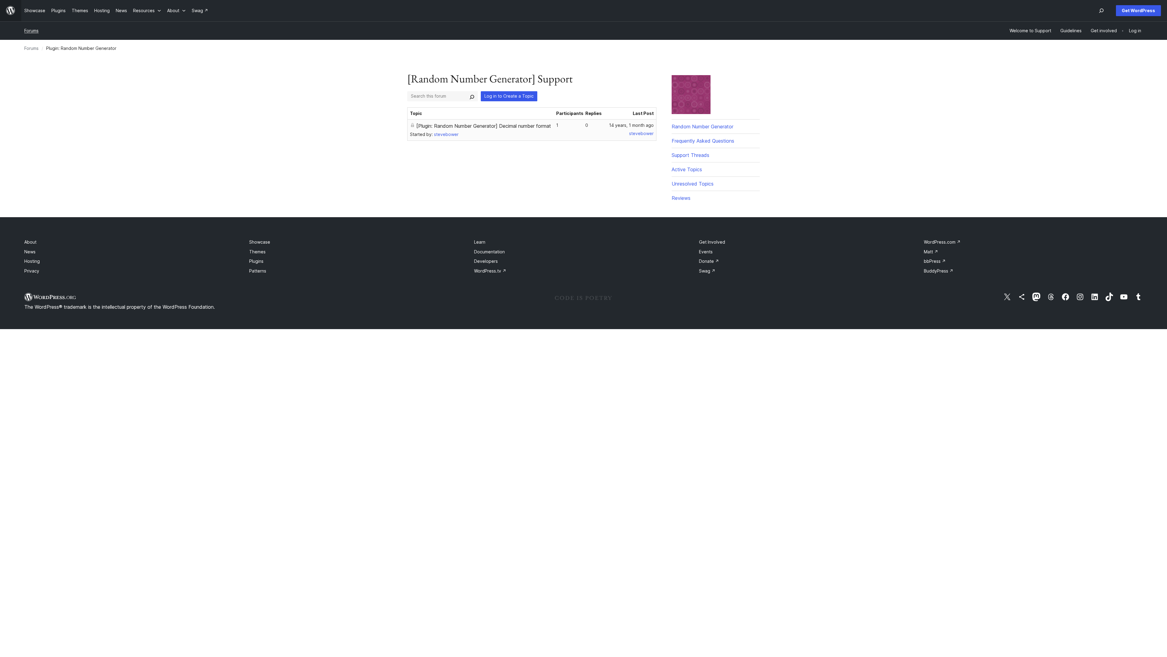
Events (706, 251)
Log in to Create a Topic (509, 96)
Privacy (31, 270)
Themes (257, 251)
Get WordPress (1138, 10)
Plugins (256, 261)
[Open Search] (1101, 10)
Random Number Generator (702, 126)
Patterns (257, 270)
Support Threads (690, 155)
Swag (707, 270)
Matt (931, 251)
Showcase (259, 242)
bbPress (935, 261)
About (30, 242)
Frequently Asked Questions (703, 141)
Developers (486, 261)
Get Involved (712, 242)
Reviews (681, 198)
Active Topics (687, 169)
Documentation (489, 251)
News (30, 251)
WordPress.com (942, 242)
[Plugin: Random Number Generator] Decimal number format (483, 126)
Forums (31, 30)
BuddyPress (938, 270)
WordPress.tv (490, 270)
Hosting (32, 261)
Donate (709, 261)
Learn (479, 242)
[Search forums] (472, 96)
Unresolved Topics (693, 184)
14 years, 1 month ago (631, 125)
